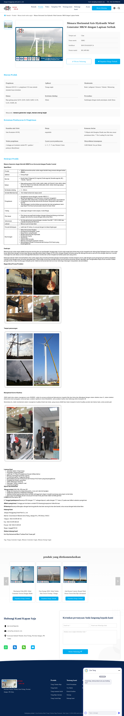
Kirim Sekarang (74, 652)
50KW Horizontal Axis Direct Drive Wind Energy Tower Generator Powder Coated (59, 593)
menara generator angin (29, 540)
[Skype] (17, 649)
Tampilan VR (56, 7)
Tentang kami (67, 7)
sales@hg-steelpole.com (14, 631)
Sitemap (69, 695)
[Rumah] (11, 8)
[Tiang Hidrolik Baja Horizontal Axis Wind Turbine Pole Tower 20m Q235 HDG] (85, 574)
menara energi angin (44, 540)
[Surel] (35, 649)
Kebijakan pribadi (29, 713)
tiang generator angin (14, 540)
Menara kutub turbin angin (25, 15)
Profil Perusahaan (71, 684)
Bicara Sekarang (102, 8)
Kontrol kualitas (71, 691)
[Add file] (85, 713)
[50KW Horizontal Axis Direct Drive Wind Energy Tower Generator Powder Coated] (59, 574)
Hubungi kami (77, 8)
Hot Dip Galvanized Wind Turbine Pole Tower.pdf (19, 534)
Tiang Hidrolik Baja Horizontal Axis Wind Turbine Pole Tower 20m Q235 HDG (85, 593)
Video (47, 7)
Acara (88, 7)
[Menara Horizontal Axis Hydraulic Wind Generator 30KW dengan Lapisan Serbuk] (39, 44)
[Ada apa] (8, 649)
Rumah (33, 7)
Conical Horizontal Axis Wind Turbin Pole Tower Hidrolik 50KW (112, 593)
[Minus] (119, 670)
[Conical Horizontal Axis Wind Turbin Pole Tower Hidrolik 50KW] (112, 574)
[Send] (119, 713)
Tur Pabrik (70, 688)
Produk (40, 7)
